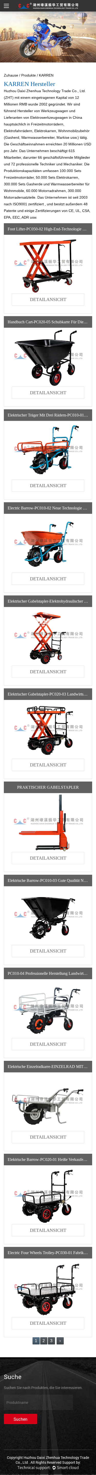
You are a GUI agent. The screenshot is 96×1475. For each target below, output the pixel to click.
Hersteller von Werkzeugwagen (43, 111)
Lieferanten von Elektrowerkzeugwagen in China (43, 117)
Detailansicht (48, 299)
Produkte (28, 75)
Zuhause (11, 75)
